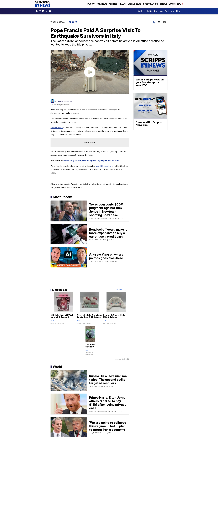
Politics (113, 4)
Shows (163, 4)
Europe (73, 22)
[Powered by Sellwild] (125, 359)
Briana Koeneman (65, 101)
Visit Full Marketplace (121, 290)
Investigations (151, 4)
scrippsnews (37, 11)
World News (134, 4)
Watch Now (175, 4)
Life (155, 11)
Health (122, 4)
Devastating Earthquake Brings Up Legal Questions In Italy (91, 160)
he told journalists (103, 165)
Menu (90, 4)
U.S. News (102, 4)
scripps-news (43, 11)
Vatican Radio (57, 127)
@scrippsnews (50, 11)
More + (178, 11)
